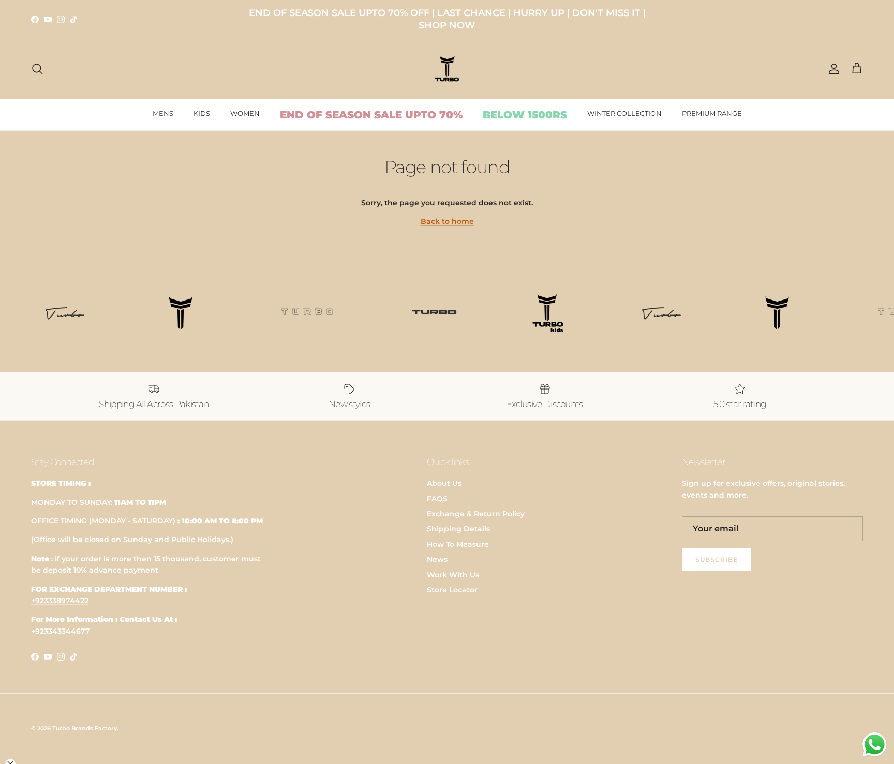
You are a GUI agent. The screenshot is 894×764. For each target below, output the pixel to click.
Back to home (447, 221)
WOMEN (245, 113)
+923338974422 (59, 600)
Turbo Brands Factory (84, 728)
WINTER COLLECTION (624, 113)
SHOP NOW (447, 25)
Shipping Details (458, 528)
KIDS (201, 113)
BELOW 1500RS (525, 115)
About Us (444, 483)
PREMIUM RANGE (712, 113)
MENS (163, 113)
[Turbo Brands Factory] (447, 69)
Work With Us (453, 574)
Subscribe (716, 559)
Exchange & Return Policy (476, 513)
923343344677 (62, 631)
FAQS (437, 498)
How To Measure (458, 544)
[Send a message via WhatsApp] (874, 744)
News (437, 559)
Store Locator (452, 589)
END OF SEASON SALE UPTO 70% (371, 115)
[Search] (37, 69)
